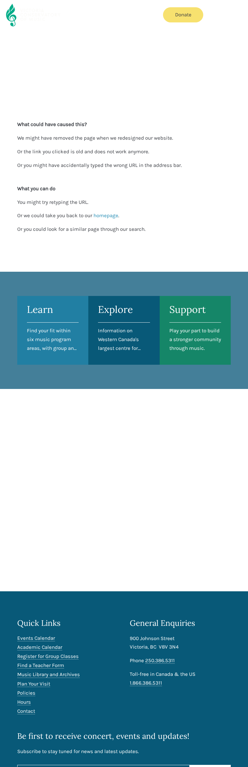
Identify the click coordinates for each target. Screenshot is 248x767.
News (120, 15)
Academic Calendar (39, 647)
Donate (183, 15)
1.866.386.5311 (146, 683)
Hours (24, 702)
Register (145, 15)
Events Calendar (87, 15)
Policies (26, 693)
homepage (105, 215)
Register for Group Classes (48, 656)
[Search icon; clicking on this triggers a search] (218, 15)
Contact (26, 711)
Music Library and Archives (48, 674)
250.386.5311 (160, 660)
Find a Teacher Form (40, 665)
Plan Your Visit (33, 684)
